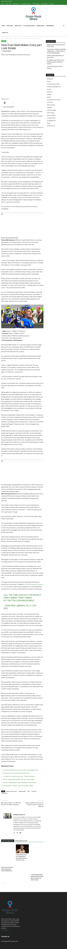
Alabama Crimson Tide (11, 791)
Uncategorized (51, 120)
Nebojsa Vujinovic (7, 51)
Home (2, 3)
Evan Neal (34, 791)
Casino (49, 81)
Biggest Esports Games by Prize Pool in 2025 (56, 45)
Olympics (49, 107)
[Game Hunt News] (33, 13)
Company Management (54, 86)
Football (15, 38)
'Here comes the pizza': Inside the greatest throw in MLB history (7, 869)
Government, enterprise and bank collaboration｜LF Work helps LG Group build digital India (56, 51)
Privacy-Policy (5, 930)
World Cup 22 (16, 3)
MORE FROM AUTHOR (21, 841)
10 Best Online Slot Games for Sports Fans (55, 56)
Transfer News (44, 3)
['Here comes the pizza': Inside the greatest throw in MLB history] (7, 855)
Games (49, 97)
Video (48, 123)
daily (28, 791)
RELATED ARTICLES (7, 841)
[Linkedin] (21, 833)
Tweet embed (10, 598)
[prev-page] (2, 883)
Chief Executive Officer (53, 84)
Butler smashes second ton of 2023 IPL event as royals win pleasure (34, 804)
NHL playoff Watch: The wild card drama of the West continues (11, 803)
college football (22, 791)
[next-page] (5, 883)
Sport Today (8, 3)
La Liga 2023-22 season (26, 3)
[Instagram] (17, 833)
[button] (64, 26)
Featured (49, 92)
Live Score (50, 102)
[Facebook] (14, 833)
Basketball (50, 79)
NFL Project (4, 793)
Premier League (35, 3)
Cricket (49, 89)
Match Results (51, 105)
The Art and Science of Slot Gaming (54, 67)
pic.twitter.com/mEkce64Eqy (18, 600)
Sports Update (51, 115)
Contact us (51, 3)
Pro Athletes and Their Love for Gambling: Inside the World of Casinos (55, 61)
